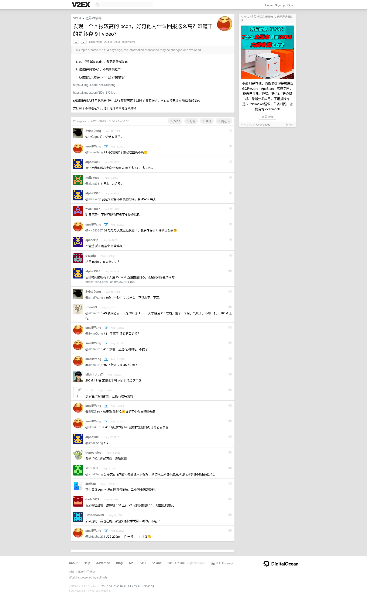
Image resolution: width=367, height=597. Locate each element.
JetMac (90, 483)
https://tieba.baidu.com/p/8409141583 (110, 282)
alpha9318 (92, 162)
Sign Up (280, 5)
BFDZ (89, 390)
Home (268, 5)
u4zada (90, 255)
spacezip (91, 240)
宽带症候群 (94, 18)
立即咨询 (267, 116)
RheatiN (91, 307)
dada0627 (92, 499)
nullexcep (92, 177)
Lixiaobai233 (94, 515)
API (131, 563)
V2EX (77, 18)
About (73, 563)
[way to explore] (81, 5)
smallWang (95, 42)
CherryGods (263, 124)
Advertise (103, 563)
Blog (119, 563)
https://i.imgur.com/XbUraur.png (94, 85)
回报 (208, 121)
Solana (157, 563)
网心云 (225, 121)
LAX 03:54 (134, 586)
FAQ (143, 563)
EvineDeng (93, 131)
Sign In (291, 5)
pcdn (176, 121)
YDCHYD (91, 468)
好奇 (192, 121)
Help (87, 563)
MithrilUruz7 (94, 374)
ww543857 (92, 208)
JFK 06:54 (148, 586)
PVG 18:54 (120, 586)
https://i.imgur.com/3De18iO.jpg (94, 92)
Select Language (224, 563)
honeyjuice (93, 452)
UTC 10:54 (106, 586)
